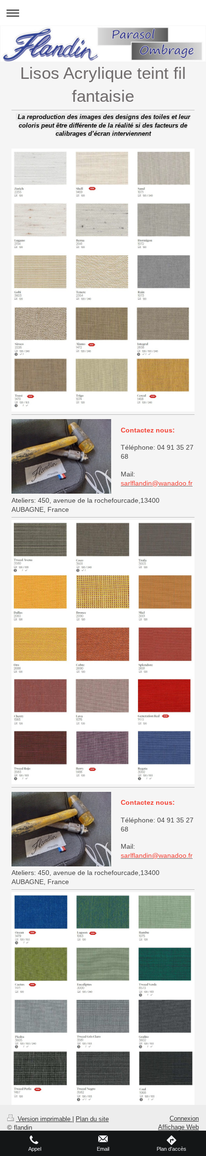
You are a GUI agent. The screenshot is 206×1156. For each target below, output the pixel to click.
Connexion (184, 1118)
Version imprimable (44, 1119)
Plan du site (92, 1119)
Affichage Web (178, 1127)
